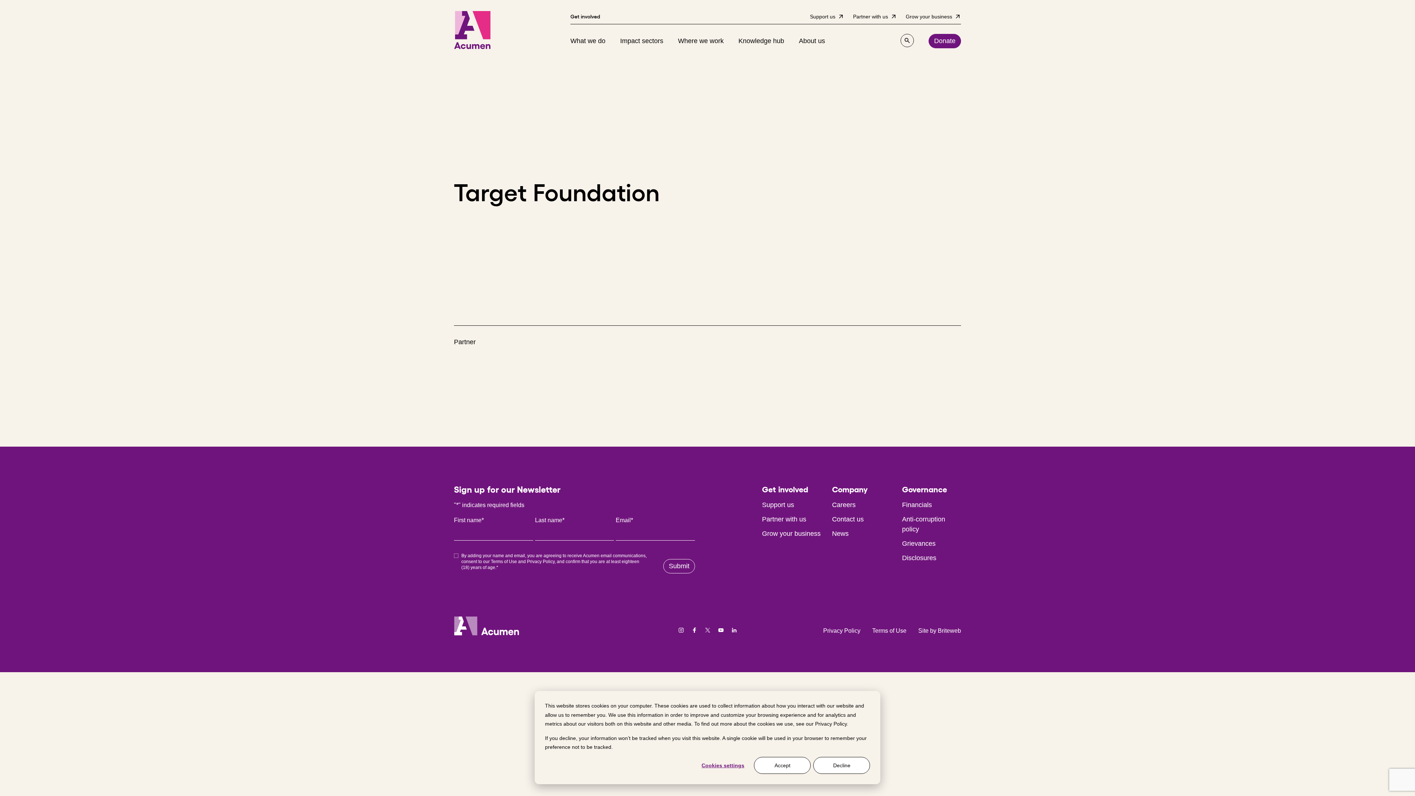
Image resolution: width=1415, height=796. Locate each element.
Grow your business (791, 533)
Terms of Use (504, 561)
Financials (917, 505)
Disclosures (919, 558)
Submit (679, 566)
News (840, 533)
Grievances (919, 543)
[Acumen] (472, 30)
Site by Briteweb (939, 631)
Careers (844, 505)
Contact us (848, 519)
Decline (841, 765)
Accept (782, 765)
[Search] (907, 40)
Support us (778, 505)
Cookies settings (723, 765)
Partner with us (784, 519)
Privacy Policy (831, 724)
